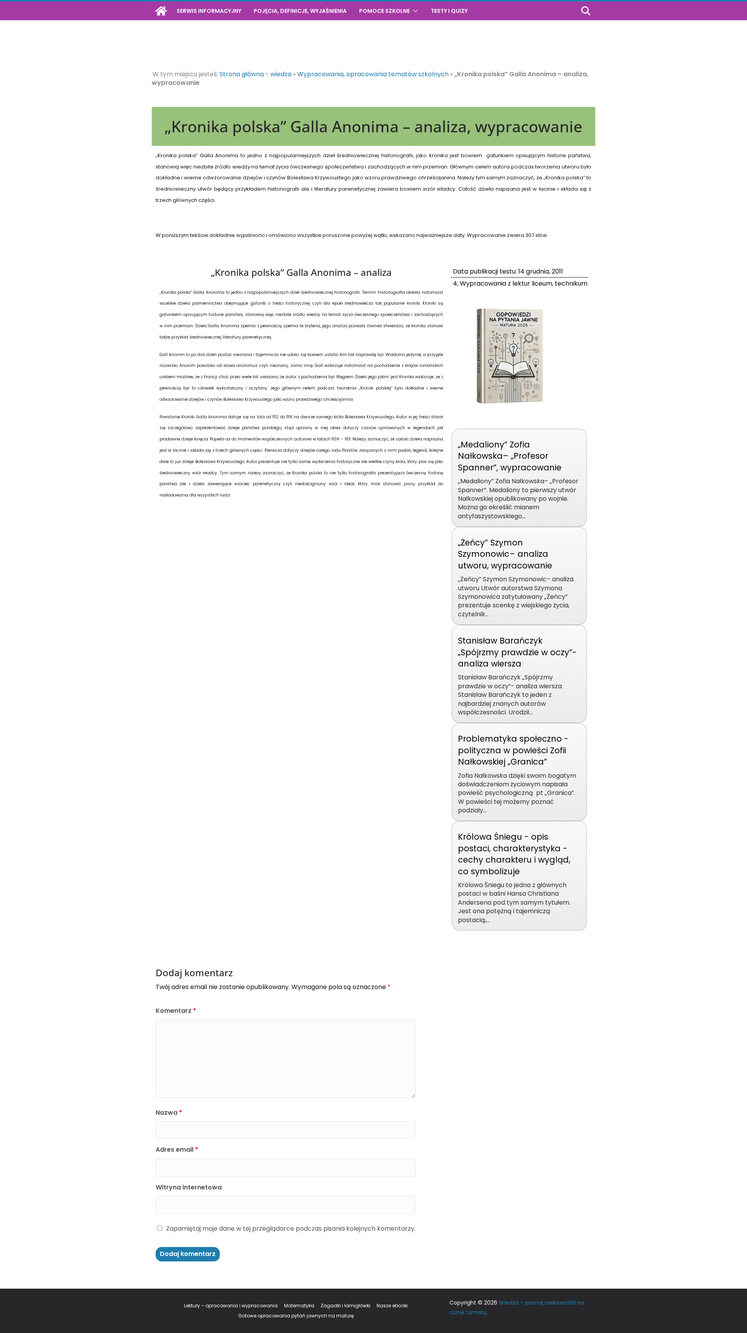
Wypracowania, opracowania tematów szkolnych (373, 74)
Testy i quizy (449, 11)
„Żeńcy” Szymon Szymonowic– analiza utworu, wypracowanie (505, 554)
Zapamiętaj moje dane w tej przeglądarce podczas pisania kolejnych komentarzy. (291, 1228)
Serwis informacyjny (209, 11)
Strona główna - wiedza (255, 74)
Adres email (177, 1149)
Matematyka (299, 1305)
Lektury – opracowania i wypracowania (231, 1305)
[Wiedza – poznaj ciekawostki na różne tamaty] (161, 11)
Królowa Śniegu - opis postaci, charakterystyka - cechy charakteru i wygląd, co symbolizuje (514, 854)
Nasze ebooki (392, 1305)
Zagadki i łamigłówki (345, 1305)
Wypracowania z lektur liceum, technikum (523, 283)
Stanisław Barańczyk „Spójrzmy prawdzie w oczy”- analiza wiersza (517, 652)
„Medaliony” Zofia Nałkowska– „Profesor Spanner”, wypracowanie (509, 456)
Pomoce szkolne (384, 11)
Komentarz (176, 1010)
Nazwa (169, 1112)
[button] (414, 10)
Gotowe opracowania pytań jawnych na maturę (296, 1315)
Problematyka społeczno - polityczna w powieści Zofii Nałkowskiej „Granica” (513, 750)
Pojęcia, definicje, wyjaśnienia (300, 11)
